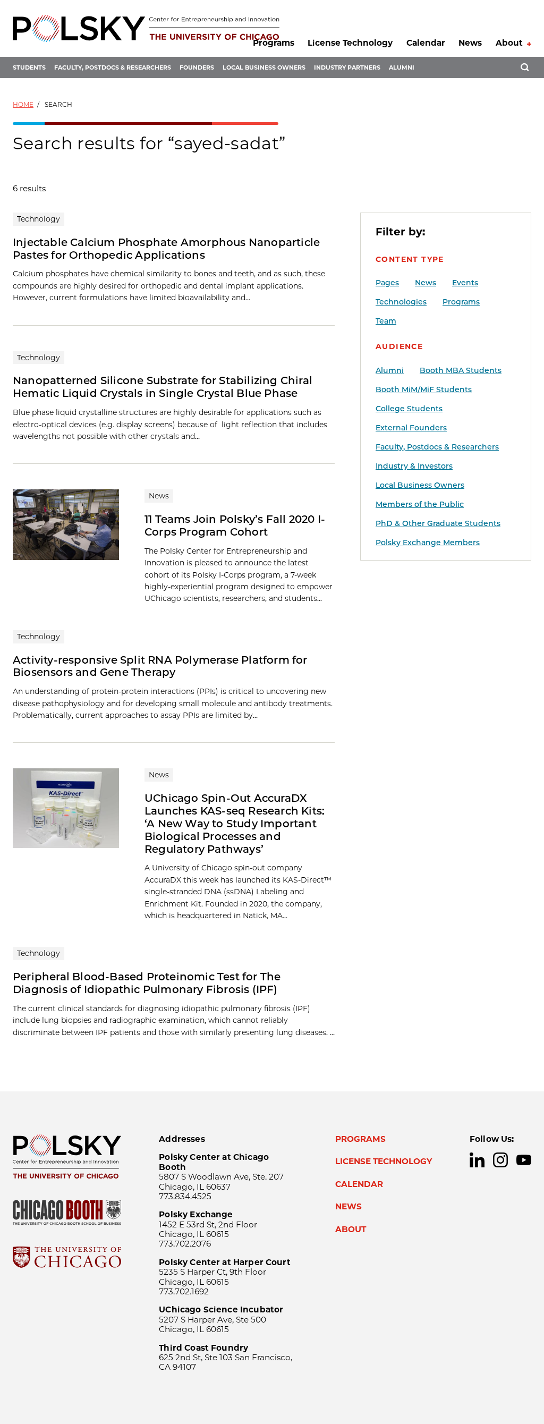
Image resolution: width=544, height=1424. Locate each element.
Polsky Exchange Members (428, 542)
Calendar (425, 43)
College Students (409, 408)
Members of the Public (420, 504)
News (470, 43)
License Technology (350, 43)
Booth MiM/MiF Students (424, 389)
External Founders (411, 428)
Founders (197, 67)
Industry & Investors (414, 466)
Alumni (401, 67)
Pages (387, 282)
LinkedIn (477, 1159)
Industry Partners (347, 67)
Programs (273, 43)
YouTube (523, 1159)
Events (465, 282)
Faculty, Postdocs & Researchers (112, 67)
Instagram (500, 1159)
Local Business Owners (264, 67)
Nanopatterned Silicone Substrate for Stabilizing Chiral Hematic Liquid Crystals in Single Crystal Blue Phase (162, 387)
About (509, 43)
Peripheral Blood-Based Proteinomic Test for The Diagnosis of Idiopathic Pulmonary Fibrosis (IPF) (146, 983)
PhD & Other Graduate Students (438, 523)
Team (386, 321)
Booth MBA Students (461, 370)
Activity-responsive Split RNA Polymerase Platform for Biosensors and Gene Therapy (160, 666)
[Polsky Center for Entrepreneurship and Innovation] (146, 28)
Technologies (401, 302)
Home (23, 104)
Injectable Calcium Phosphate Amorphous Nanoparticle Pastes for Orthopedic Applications (166, 248)
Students (29, 67)
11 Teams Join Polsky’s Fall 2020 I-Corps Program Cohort (234, 525)
